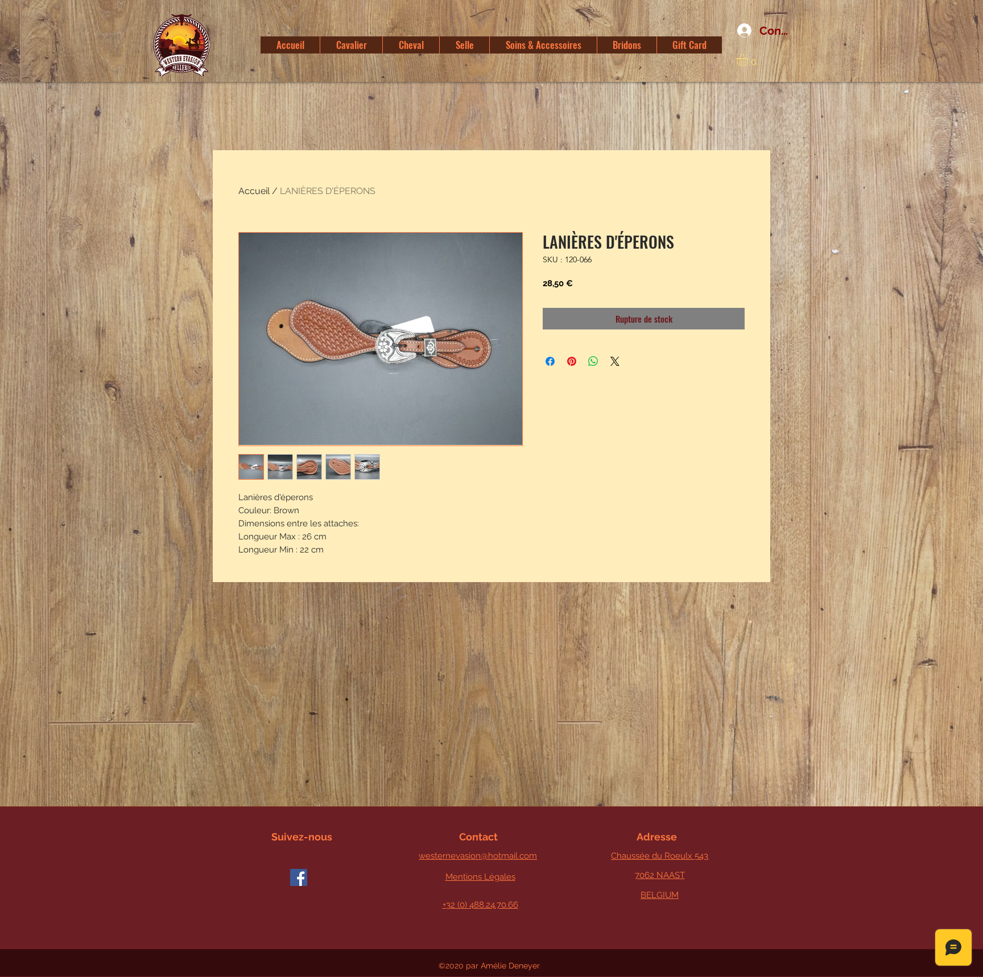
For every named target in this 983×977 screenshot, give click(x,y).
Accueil (254, 190)
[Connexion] (740, 30)
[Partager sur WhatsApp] (593, 361)
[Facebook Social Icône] (298, 877)
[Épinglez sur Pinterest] (572, 361)
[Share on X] (615, 361)
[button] (749, 59)
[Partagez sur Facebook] (550, 361)
